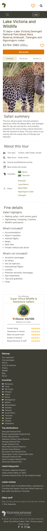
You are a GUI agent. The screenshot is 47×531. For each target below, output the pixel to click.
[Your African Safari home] (23, 513)
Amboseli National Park (11, 431)
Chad (6, 386)
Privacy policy (37, 521)
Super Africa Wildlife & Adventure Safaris (23, 300)
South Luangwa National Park (14, 459)
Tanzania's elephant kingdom (14, 470)
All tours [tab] (37, 58)
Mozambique (10, 405)
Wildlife (5, 370)
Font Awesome (10, 504)
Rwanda (8, 410)
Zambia (7, 421)
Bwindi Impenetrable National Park (16, 434)
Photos (5, 368)
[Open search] (41, 5)
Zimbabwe (9, 423)
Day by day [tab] (23, 58)
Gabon (7, 394)
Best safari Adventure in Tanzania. (16, 491)
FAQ (28, 521)
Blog (4, 373)
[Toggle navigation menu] (7, 14)
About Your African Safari (14, 521)
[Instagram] (25, 527)
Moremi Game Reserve (11, 449)
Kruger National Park (10, 444)
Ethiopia (7, 392)
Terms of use (23, 524)
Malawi (7, 402)
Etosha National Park (10, 436)
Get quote (23, 52)
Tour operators (8, 357)
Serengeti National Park (11, 457)
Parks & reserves (9, 365)
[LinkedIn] (28, 527)
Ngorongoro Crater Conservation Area (17, 454)
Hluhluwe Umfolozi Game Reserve (15, 439)
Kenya (24, 172)
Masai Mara (22, 188)
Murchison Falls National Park (14, 452)
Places (4, 363)
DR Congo (8, 389)
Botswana (8, 384)
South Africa (9, 413)
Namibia (8, 408)
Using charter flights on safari (14, 473)
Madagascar (9, 400)
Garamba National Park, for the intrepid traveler (21, 475)
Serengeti (22, 195)
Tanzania (26, 175)
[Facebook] (18, 527)
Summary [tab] (10, 58)
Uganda (7, 418)
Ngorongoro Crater (26, 192)
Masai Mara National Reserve (14, 447)
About (4, 376)
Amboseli (21, 181)
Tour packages (8, 360)
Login (36, 14)
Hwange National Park (11, 442)
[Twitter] (22, 527)
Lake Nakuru (23, 184)
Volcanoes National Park (12, 462)
